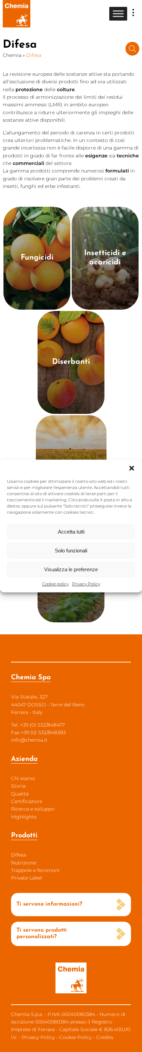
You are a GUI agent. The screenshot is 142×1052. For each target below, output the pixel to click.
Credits (104, 1037)
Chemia (12, 55)
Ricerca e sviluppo (32, 809)
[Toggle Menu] (118, 13)
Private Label (26, 878)
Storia (18, 786)
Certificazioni (26, 801)
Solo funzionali (71, 550)
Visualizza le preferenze (71, 569)
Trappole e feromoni (35, 870)
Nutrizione (23, 863)
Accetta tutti (71, 532)
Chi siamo (23, 778)
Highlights (24, 817)
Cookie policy (55, 583)
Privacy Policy (86, 583)
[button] (131, 468)
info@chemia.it (29, 740)
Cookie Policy (75, 1037)
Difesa (18, 855)
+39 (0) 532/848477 (42, 725)
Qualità (20, 794)
